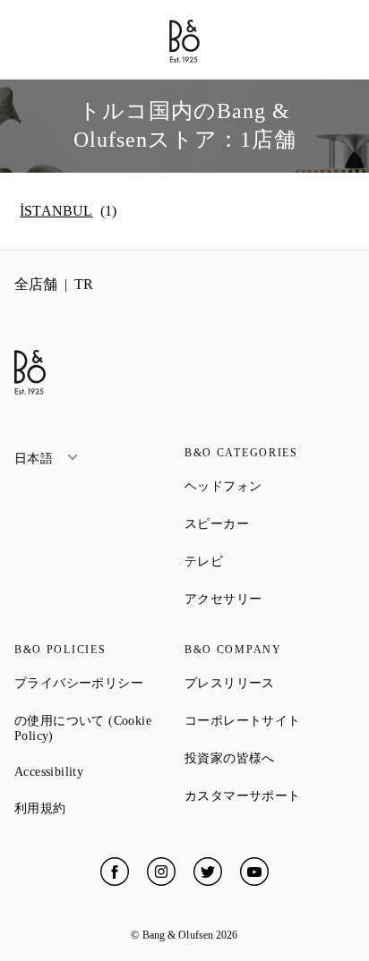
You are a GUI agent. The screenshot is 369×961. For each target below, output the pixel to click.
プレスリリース (269, 683)
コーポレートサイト (269, 720)
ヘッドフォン (269, 486)
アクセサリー (269, 598)
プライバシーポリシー (99, 683)
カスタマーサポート (269, 795)
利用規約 (99, 808)
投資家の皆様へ (269, 758)
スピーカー (269, 523)
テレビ (268, 561)
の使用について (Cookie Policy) (98, 728)
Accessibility (99, 771)
